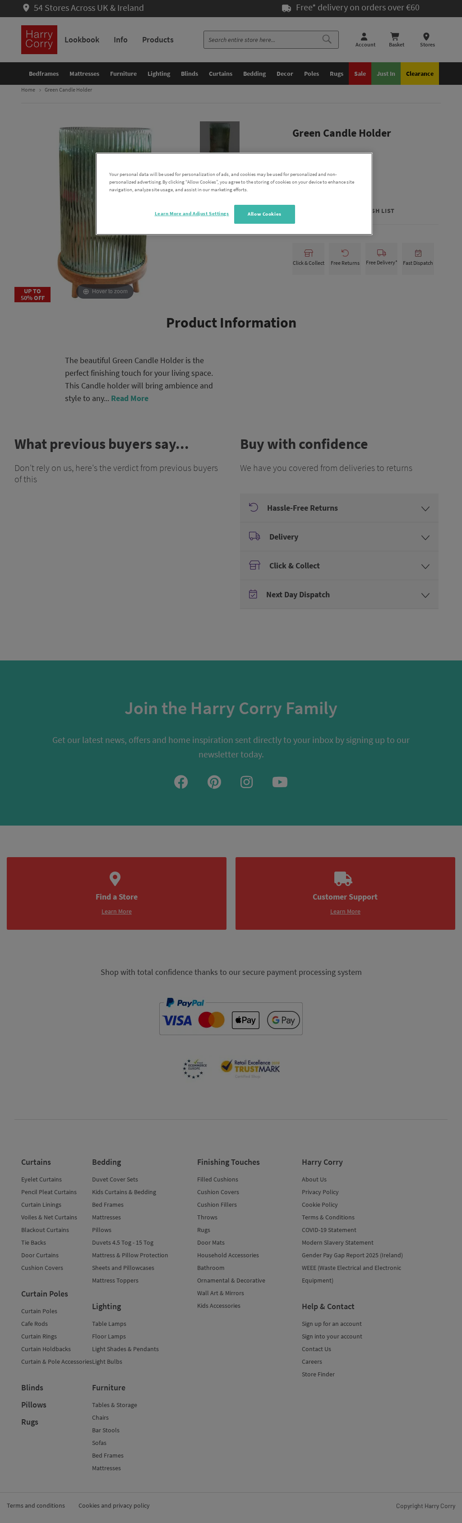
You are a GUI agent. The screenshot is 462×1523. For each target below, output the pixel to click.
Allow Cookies (264, 214)
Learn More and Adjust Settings (192, 213)
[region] (234, 193)
